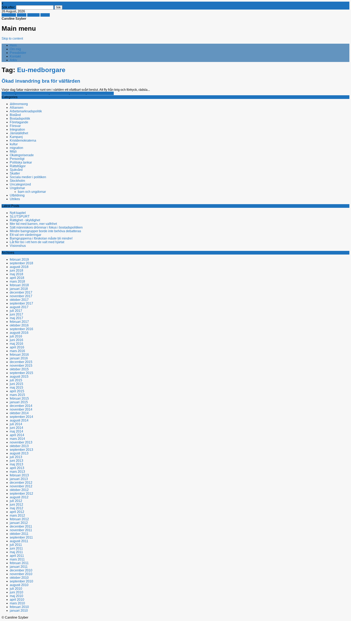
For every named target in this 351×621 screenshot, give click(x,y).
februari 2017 (19, 321)
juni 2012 (16, 504)
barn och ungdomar (32, 191)
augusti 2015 (19, 376)
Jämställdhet (19, 133)
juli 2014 (16, 424)
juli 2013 (16, 457)
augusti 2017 (19, 307)
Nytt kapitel (18, 213)
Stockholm (17, 180)
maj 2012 (16, 508)
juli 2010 (16, 588)
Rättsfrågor (18, 166)
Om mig (15, 49)
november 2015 (21, 365)
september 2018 (21, 263)
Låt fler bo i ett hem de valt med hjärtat (37, 242)
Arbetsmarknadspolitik (33, 93)
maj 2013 (16, 464)
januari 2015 (19, 402)
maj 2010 (16, 596)
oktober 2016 (19, 325)
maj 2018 (16, 274)
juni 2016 (16, 340)
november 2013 (21, 442)
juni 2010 (16, 592)
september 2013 (21, 449)
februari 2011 (19, 563)
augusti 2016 (19, 332)
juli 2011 (16, 544)
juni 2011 (16, 548)
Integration (78, 93)
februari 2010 (19, 607)
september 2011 (21, 537)
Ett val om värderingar (25, 234)
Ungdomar (17, 188)
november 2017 (21, 296)
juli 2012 (16, 501)
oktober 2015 (19, 369)
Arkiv (13, 60)
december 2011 (21, 526)
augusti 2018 (19, 267)
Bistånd (15, 115)
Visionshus (18, 245)
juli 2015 (16, 380)
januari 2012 (19, 523)
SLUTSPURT (20, 216)
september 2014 (21, 416)
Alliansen (8, 93)
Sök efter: (8, 7)
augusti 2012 (19, 497)
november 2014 (21, 409)
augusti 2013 (19, 453)
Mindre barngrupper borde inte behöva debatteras (45, 231)
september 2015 (21, 373)
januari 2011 (19, 566)
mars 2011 (17, 559)
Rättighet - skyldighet (25, 220)
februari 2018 (19, 285)
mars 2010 (17, 603)
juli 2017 (16, 310)
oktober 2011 (19, 533)
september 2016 (21, 329)
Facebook (9, 15)
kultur (14, 144)
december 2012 (21, 482)
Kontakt (15, 56)
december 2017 (21, 292)
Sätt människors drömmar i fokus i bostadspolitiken (46, 227)
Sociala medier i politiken (28, 177)
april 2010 (17, 599)
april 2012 (17, 512)
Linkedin (33, 15)
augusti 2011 (19, 541)
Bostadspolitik (20, 118)
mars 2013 (17, 471)
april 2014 (17, 435)
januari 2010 (19, 610)
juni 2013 (16, 460)
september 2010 (21, 581)
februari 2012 (19, 519)
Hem (13, 45)
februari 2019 (19, 259)
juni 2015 (16, 384)
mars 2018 (17, 281)
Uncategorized (20, 184)
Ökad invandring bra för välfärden (41, 81)
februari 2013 (19, 475)
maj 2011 (16, 552)
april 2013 (17, 468)
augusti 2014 (19, 420)
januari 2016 (19, 358)
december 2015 (21, 362)
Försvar (15, 126)
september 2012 (21, 493)
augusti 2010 (19, 585)
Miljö (13, 151)
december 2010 (21, 570)
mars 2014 (17, 438)
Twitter (21, 15)
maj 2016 (16, 343)
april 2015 (17, 391)
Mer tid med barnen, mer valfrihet (33, 223)
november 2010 (21, 574)
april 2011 (17, 555)
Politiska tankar (21, 162)
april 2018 (17, 278)
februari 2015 (19, 398)
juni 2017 (16, 314)
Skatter (15, 173)
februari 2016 (19, 354)
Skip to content (12, 38)
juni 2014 (16, 427)
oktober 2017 (19, 299)
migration (16, 148)
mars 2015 (17, 395)
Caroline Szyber (14, 18)
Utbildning (17, 195)
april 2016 (17, 347)
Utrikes (15, 199)
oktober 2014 (19, 413)
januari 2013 (19, 479)
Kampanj (16, 137)
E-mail (45, 15)
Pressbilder (18, 52)
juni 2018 (16, 270)
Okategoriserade (22, 155)
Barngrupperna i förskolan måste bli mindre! (41, 238)
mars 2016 (17, 351)
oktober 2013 (19, 446)
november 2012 (21, 486)
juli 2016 (16, 336)
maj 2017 (16, 318)
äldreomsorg (19, 104)
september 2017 (21, 303)
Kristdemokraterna (100, 93)
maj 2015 (16, 387)
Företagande (59, 93)
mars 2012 (17, 515)
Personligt (17, 158)
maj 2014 (16, 431)
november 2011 (21, 530)
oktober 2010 (19, 577)
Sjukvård (16, 169)
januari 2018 (19, 288)
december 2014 (21, 405)
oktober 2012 (19, 490)
